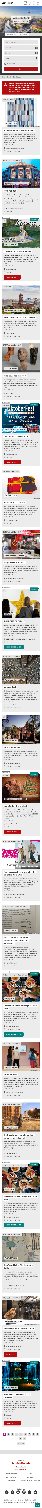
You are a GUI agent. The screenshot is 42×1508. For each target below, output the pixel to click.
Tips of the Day (11, 35)
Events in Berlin (21, 18)
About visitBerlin (11, 1473)
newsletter (23, 1469)
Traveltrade (11, 1480)
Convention (30, 1477)
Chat (37, 1505)
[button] (30, 3)
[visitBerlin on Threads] (12, 1492)
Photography (8, 100)
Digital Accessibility (31, 1500)
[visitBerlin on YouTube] (18, 1492)
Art (4, 221)
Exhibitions (7, 287)
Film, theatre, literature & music (16, 907)
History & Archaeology (12, 345)
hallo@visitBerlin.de (21, 1463)
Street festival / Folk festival (15, 975)
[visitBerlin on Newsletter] (35, 1492)
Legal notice (8, 1500)
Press (30, 1473)
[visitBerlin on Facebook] (7, 1492)
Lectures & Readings (11, 472)
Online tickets (11, 64)
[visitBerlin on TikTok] (29, 1492)
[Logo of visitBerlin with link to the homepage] (7, 3)
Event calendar (21, 21)
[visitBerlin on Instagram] (24, 1492)
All (2, 35)
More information (13, 647)
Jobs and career (11, 1477)
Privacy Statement (18, 1500)
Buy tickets (10, 1354)
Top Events (23, 35)
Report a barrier (8, 1502)
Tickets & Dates (12, 277)
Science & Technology (11, 160)
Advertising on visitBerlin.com (30, 1480)
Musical (6, 775)
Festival (6, 406)
